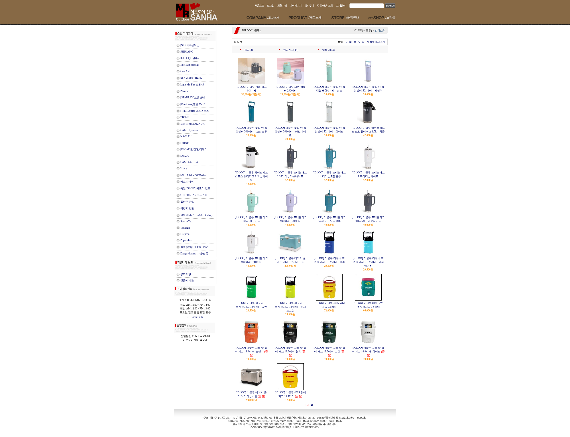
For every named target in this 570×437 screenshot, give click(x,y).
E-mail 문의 (196, 317)
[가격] (348, 41)
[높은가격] (359, 41)
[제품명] (371, 41)
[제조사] (381, 41)
